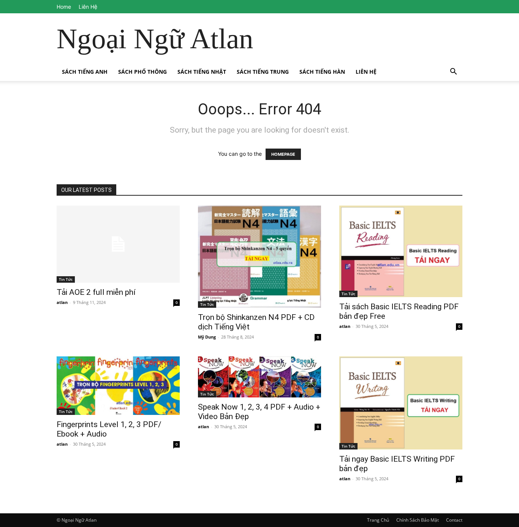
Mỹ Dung (207, 337)
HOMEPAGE (283, 154)
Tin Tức (66, 279)
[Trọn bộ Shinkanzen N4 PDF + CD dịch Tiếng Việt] (259, 257)
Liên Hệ (88, 6)
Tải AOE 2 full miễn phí (96, 292)
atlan (62, 302)
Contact (454, 520)
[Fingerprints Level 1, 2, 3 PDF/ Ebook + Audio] (118, 385)
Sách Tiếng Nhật (201, 71)
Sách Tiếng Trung (263, 71)
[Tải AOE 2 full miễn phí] (118, 244)
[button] (453, 72)
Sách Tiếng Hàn (322, 71)
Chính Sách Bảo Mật (417, 520)
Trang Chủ (378, 520)
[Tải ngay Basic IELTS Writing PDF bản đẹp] (400, 402)
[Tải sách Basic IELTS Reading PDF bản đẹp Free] (400, 251)
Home (64, 6)
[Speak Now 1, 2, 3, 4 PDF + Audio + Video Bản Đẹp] (259, 376)
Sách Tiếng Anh (85, 71)
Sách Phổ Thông (142, 71)
